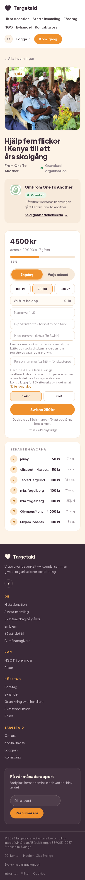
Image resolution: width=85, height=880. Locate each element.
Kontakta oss (46, 27)
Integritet (11, 873)
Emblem (11, 626)
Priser (9, 667)
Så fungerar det (20, 386)
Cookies (39, 873)
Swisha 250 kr (42, 409)
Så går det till (14, 633)
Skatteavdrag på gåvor (22, 619)
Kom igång (48, 39)
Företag (70, 18)
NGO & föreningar (18, 660)
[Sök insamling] (9, 39)
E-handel (24, 27)
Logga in (23, 39)
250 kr (42, 289)
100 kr (20, 289)
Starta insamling (46, 18)
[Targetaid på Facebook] (9, 583)
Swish (26, 396)
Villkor (25, 873)
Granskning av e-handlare (24, 701)
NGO (9, 27)
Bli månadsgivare (18, 641)
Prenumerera (27, 813)
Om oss (10, 735)
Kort (59, 396)
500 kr (65, 289)
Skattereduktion (17, 709)
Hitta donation (17, 18)
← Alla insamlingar (19, 58)
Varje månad (58, 274)
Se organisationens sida (46, 215)
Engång (27, 274)
